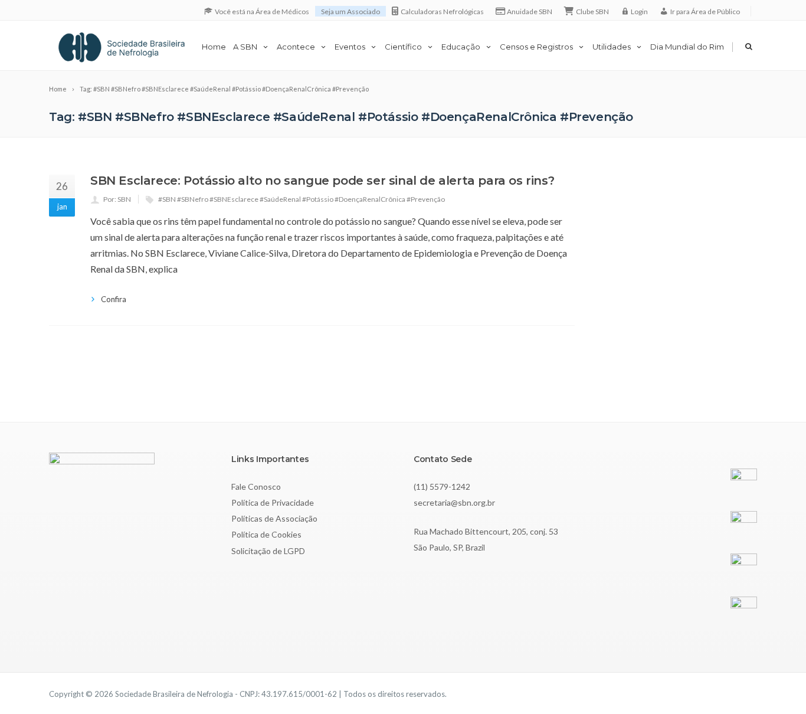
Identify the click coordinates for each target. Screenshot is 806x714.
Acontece (296, 46)
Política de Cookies (266, 534)
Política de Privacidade (272, 502)
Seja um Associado (350, 11)
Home (214, 46)
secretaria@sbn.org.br (454, 502)
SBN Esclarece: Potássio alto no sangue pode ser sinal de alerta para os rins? (322, 180)
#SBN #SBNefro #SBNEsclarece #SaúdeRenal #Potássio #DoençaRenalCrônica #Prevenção (301, 199)
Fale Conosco (256, 487)
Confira (113, 299)
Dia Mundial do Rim (687, 46)
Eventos (350, 46)
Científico (403, 46)
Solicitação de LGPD (268, 551)
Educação (460, 46)
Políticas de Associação (274, 518)
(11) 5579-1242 (442, 487)
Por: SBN (117, 199)
